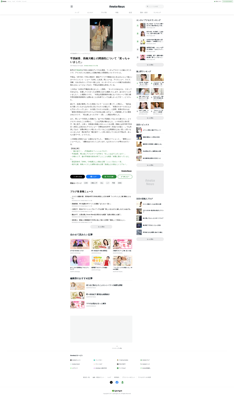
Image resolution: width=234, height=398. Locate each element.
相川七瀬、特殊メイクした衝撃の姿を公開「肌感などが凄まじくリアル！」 (100, 164)
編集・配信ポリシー (98, 377)
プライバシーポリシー (128, 377)
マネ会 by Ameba (123, 360)
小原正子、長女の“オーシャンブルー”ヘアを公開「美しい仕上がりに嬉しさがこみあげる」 (102, 209)
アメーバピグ (99, 364)
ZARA (119, 183)
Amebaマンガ (146, 364)
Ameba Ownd (76, 364)
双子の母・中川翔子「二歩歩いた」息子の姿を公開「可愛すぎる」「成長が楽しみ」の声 (155, 34)
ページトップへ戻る (117, 348)
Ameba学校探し (146, 368)
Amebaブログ (146, 360)
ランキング (157, 12)
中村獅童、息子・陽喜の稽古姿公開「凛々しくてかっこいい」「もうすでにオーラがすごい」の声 (155, 58)
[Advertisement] (86, 329)
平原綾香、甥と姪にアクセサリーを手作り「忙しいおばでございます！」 (99, 154)
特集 (117, 12)
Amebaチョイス (76, 360)
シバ (107, 183)
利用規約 (116, 377)
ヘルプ (109, 377)
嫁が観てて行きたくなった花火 (152, 225)
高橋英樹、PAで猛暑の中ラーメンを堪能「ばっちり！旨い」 (92, 204)
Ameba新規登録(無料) (227, 1)
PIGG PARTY (122, 364)
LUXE (86, 183)
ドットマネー (99, 360)
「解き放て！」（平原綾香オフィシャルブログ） (90, 151)
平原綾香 (78, 70)
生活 (130, 12)
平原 (113, 183)
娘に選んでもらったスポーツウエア (153, 218)
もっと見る (101, 227)
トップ (77, 12)
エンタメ (90, 12)
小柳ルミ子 (94, 183)
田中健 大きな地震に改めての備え (153, 232)
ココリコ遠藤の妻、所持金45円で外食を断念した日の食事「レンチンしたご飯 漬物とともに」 (101, 197)
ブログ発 (104, 12)
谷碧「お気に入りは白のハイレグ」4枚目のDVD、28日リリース (144, 99)
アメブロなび (122, 368)
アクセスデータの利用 (144, 377)
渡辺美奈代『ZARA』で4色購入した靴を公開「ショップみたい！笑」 (97, 162)
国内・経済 (143, 12)
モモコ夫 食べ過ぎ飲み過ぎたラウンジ (153, 211)
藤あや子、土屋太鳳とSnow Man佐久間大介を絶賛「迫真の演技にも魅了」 (97, 215)
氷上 (102, 183)
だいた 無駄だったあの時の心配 (152, 204)
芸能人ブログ (218, 1)
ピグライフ (75, 368)
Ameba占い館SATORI (101, 368)
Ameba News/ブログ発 (91, 65)
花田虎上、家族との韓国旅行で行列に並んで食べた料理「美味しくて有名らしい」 (99, 220)
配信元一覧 (86, 377)
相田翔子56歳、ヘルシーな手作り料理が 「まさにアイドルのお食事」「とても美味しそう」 (155, 50)
